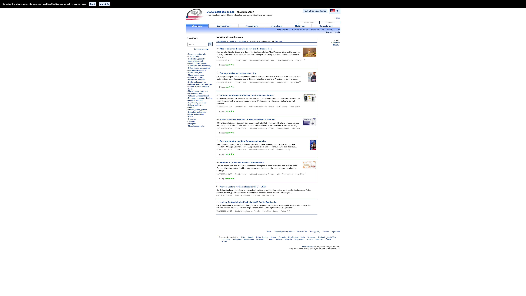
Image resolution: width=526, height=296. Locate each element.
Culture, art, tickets (195, 77)
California (335, 43)
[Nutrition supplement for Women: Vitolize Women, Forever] (309, 99)
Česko (328, 239)
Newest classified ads (197, 54)
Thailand (321, 237)
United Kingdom (262, 237)
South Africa (331, 237)
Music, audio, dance (196, 75)
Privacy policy (315, 232)
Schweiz (270, 239)
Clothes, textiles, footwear (198, 87)
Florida (336, 45)
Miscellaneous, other (196, 126)
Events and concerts (196, 80)
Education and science (197, 112)
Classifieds (197, 26)
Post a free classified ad (315, 11)
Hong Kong (226, 239)
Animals (191, 107)
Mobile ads (300, 26)
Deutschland (249, 239)
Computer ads (326, 26)
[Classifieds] (196, 14)
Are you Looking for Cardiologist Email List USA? (243, 187)
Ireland (273, 237)
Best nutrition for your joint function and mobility (243, 141)
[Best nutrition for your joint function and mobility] (309, 145)
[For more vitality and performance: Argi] (309, 77)
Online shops (309, 22)
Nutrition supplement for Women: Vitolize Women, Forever (247, 95)
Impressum (335, 232)
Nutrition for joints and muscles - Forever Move (242, 162)
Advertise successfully (300, 29)
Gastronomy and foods (197, 103)
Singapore (311, 237)
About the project (283, 29)
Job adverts (276, 26)
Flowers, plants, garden (197, 110)
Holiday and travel (195, 105)
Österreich (260, 239)
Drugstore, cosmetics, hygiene (200, 98)
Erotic (190, 117)
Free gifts (192, 124)
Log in (337, 32)
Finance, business (195, 100)
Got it (92, 4)
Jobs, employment (195, 61)
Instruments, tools (195, 93)
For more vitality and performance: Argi (238, 73)
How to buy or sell (318, 29)
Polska (224, 241)
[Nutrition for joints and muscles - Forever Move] (309, 166)
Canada (251, 237)
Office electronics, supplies (199, 68)
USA (243, 237)
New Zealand (293, 237)
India (303, 237)
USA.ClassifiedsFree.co (221, 12)
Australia (282, 237)
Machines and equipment (198, 91)
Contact (330, 29)
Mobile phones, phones (197, 63)
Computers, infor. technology (199, 66)
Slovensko (319, 239)
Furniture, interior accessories (200, 84)
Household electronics (197, 70)
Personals (192, 119)
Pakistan (279, 239)
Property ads (252, 26)
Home (337, 18)
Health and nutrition (237, 41)
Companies (330, 22)
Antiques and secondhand (198, 96)
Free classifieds (308, 247)
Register (329, 32)
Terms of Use (302, 232)
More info (104, 4)
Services (191, 121)
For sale (278, 41)
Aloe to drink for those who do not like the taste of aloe (246, 49)
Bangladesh (299, 239)
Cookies (326, 232)
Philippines (237, 239)
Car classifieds (224, 26)
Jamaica (309, 239)
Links (338, 29)
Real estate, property (196, 59)
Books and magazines (197, 82)
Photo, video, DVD (195, 73)
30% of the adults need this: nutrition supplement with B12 (247, 120)
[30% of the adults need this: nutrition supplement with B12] (309, 123)
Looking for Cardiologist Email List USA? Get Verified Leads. (248, 202)
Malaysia (288, 239)
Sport (190, 89)
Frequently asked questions (284, 232)
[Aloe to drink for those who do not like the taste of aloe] (309, 53)
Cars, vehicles (194, 57)
